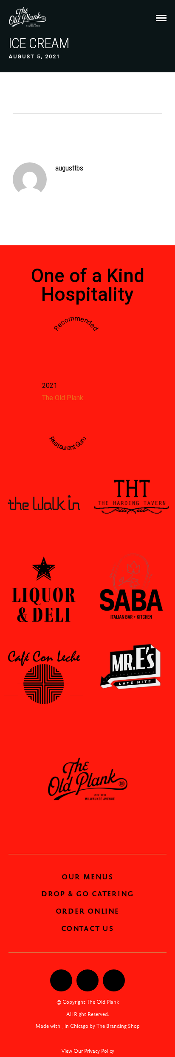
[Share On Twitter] (37, 1020)
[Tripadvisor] (114, 980)
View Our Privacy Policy (87, 1051)
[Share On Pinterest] (49, 1020)
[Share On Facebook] (25, 1020)
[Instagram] (87, 980)
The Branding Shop (118, 1026)
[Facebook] (61, 980)
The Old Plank (62, 398)
